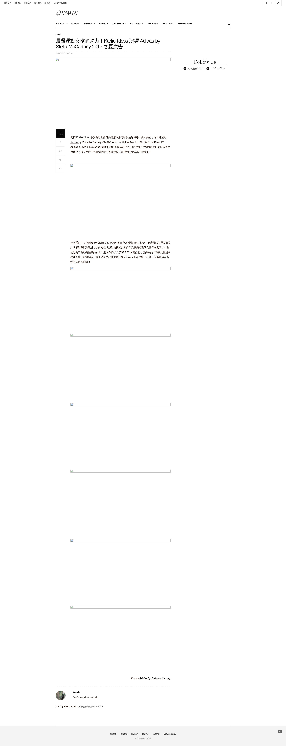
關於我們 (7, 3)
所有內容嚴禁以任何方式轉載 (90, 706)
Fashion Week (185, 24)
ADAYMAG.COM (60, 3)
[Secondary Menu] (228, 24)
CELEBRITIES (119, 24)
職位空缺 (37, 3)
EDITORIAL (135, 24)
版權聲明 (47, 3)
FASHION (60, 24)
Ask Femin (153, 24)
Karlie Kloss (83, 137)
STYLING (75, 24)
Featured (168, 24)
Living (58, 34)
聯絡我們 (27, 3)
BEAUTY (88, 24)
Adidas (74, 142)
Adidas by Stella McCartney (155, 678)
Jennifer (59, 53)
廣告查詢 (17, 3)
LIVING (102, 24)
